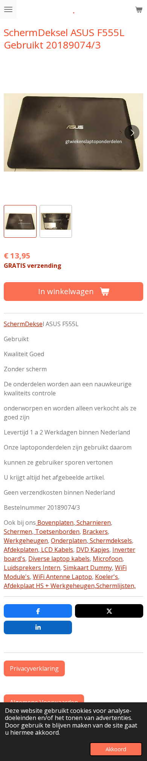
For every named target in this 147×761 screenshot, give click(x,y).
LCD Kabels (56, 549)
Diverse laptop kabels (59, 558)
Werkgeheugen (26, 540)
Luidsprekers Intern (32, 568)
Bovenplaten (55, 522)
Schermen (18, 531)
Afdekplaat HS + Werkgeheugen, (50, 586)
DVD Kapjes (92, 549)
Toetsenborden (57, 531)
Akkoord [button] (116, 749)
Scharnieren (93, 522)
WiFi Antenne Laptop (62, 577)
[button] (20, 221)
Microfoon (107, 558)
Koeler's (106, 577)
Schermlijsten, (116, 586)
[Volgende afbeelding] (131, 132)
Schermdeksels (110, 540)
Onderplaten (69, 540)
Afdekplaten (21, 549)
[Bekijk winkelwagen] (138, 9)
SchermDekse (23, 324)
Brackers (95, 531)
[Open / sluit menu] (8, 9)
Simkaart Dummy (87, 568)
